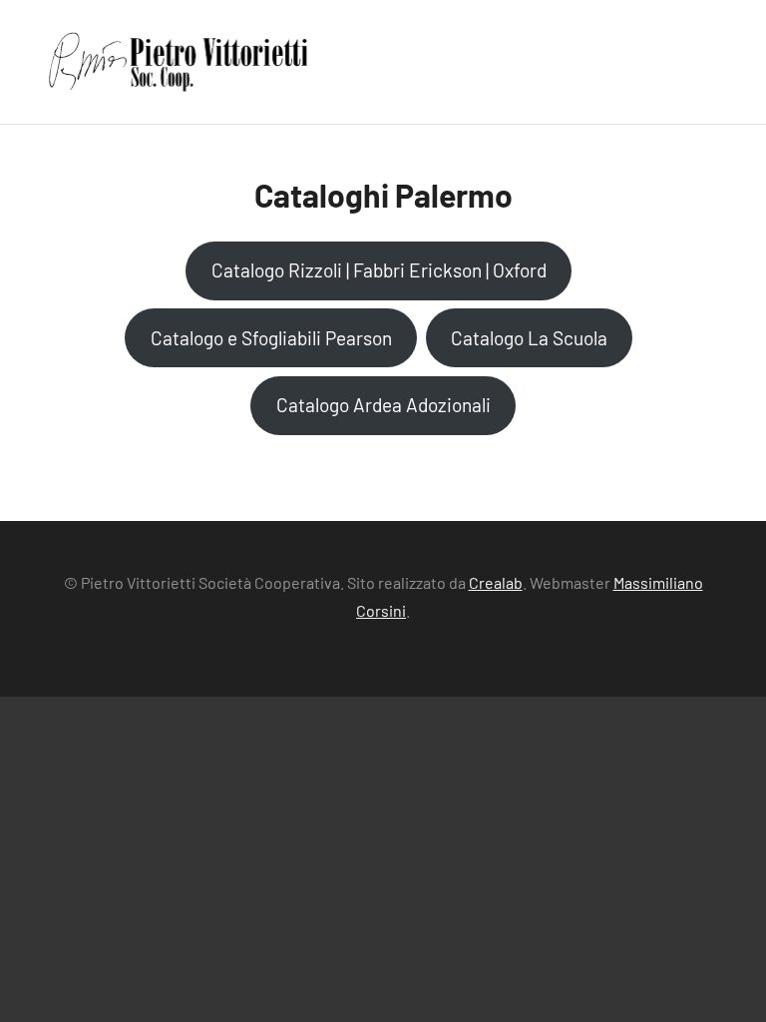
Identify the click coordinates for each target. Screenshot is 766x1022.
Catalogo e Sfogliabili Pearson (271, 337)
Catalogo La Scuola (529, 337)
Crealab (496, 582)
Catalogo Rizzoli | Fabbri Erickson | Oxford (379, 269)
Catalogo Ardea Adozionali (383, 404)
